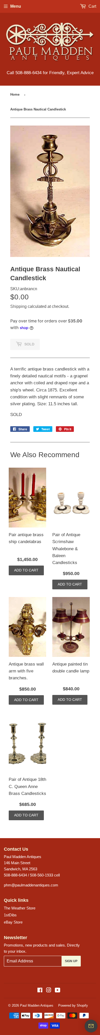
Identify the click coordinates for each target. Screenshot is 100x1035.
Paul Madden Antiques (36, 1005)
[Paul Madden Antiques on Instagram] (48, 990)
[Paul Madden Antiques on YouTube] (57, 990)
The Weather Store (19, 908)
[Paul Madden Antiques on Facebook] (40, 990)
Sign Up (71, 961)
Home (14, 94)
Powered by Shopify (73, 1005)
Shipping (18, 306)
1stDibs (10, 915)
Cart (91, 6)
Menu (15, 6)
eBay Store (13, 922)
